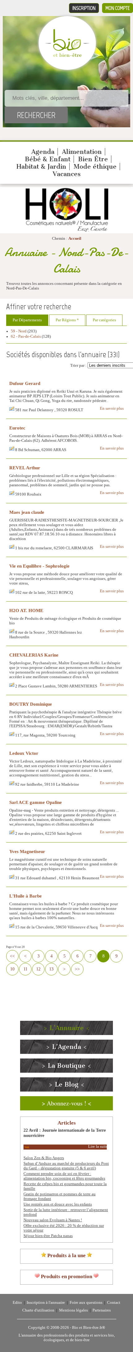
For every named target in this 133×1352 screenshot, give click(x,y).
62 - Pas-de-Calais (26, 336)
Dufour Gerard (24, 383)
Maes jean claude (26, 512)
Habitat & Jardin (41, 166)
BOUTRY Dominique (30, 704)
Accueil (74, 238)
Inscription (84, 8)
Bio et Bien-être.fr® (88, 1327)
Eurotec (17, 427)
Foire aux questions (86, 1302)
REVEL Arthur (24, 467)
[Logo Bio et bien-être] (67, 55)
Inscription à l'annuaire (46, 1302)
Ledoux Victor (23, 753)
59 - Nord (19, 331)
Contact (113, 1302)
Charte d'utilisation (38, 1310)
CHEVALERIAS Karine (33, 654)
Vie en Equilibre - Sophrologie (39, 565)
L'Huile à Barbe (25, 895)
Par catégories (104, 320)
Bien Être (93, 159)
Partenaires (101, 1310)
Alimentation (82, 151)
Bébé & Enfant (48, 159)
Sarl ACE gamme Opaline (35, 802)
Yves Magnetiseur (27, 851)
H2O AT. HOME (26, 610)
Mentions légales (73, 1310)
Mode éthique (95, 166)
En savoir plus (112, 408)
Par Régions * (67, 320)
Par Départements (27, 320)
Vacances (67, 174)
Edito (17, 1302)
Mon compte (117, 8)
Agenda (42, 151)
